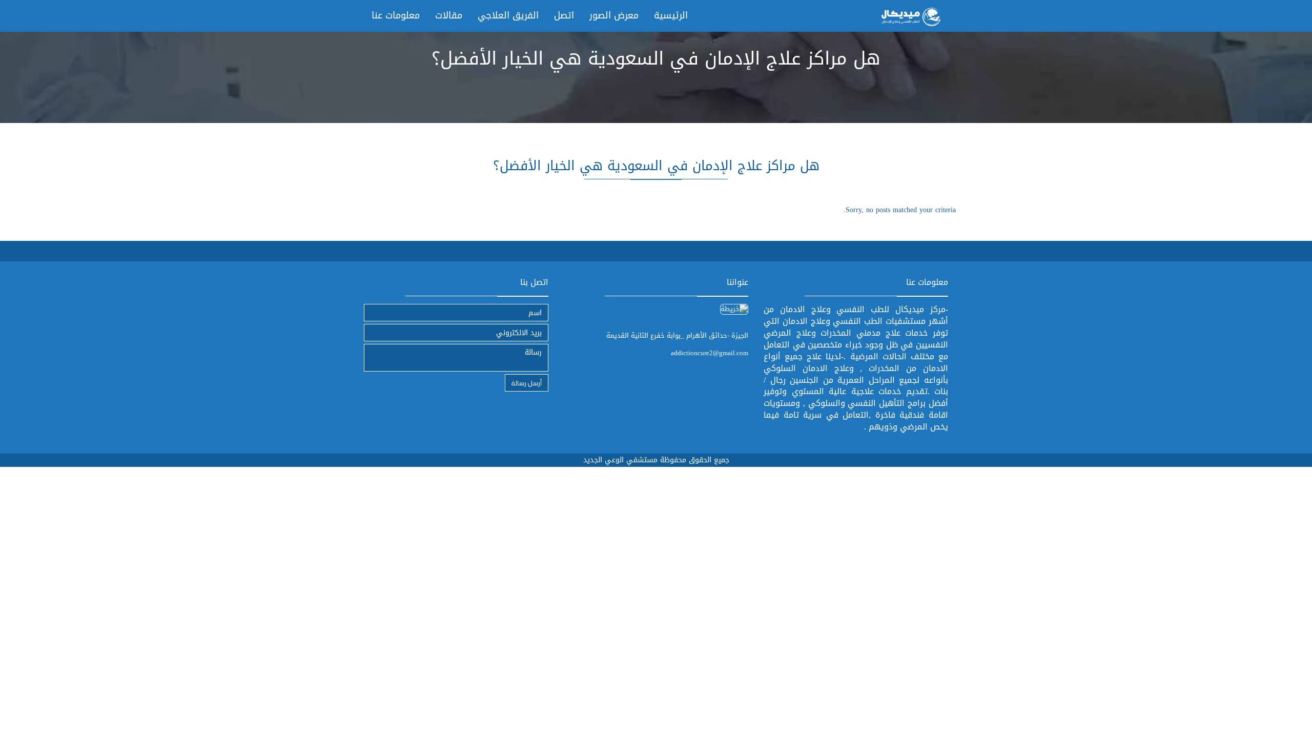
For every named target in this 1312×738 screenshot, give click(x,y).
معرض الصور (614, 15)
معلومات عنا (396, 15)
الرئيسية (671, 15)
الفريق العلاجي (508, 15)
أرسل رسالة (526, 382)
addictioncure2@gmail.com (709, 352)
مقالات (448, 15)
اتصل (564, 15)
